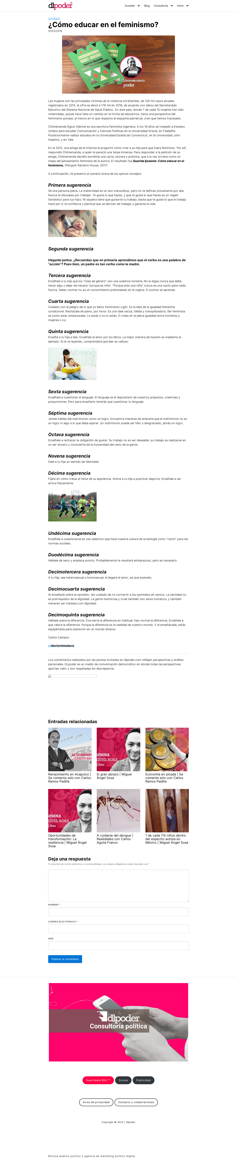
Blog (147, 5)
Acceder (130, 5)
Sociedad (54, 18)
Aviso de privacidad (96, 1102)
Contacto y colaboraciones (136, 1102)
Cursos (123, 1080)
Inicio (180, 5)
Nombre (54, 904)
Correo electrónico (63, 921)
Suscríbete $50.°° (98, 1080)
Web (51, 938)
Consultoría (161, 5)
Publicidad (143, 1080)
